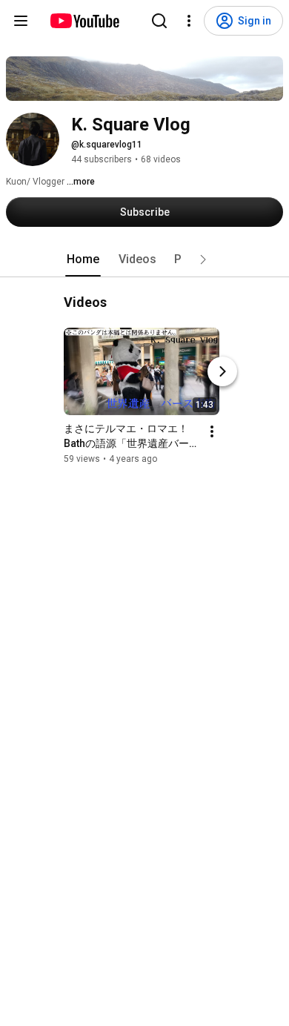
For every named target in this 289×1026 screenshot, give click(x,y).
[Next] (222, 371)
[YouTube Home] (84, 21)
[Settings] (189, 21)
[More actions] (212, 431)
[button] (203, 259)
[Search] (159, 21)
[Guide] (21, 21)
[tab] (83, 259)
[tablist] (144, 259)
